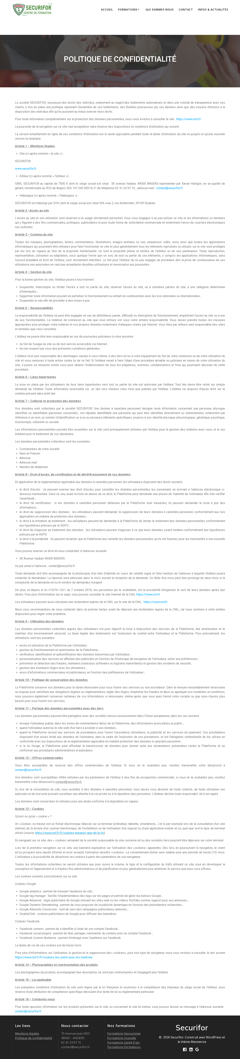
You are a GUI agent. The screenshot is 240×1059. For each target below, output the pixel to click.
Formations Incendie (121, 1038)
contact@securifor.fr (169, 188)
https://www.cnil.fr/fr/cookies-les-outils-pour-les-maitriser (53, 957)
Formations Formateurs (124, 1047)
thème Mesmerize (193, 1042)
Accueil (107, 9)
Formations (127, 9)
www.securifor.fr (25, 168)
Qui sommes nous (160, 9)
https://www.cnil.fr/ (188, 119)
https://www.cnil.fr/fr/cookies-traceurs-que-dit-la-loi (69, 833)
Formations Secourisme (123, 1033)
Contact (186, 9)
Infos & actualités (213, 9)
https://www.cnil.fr (148, 594)
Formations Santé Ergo (123, 1042)
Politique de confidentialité (33, 1038)
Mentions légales (27, 1033)
